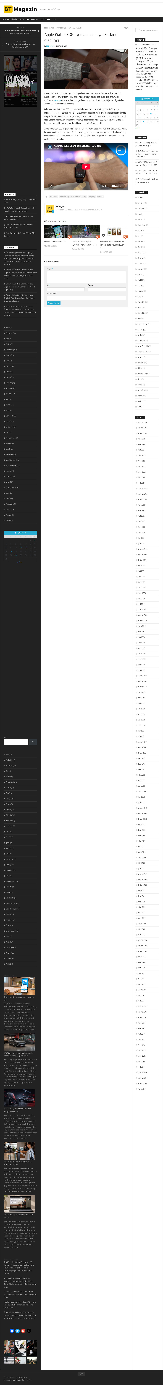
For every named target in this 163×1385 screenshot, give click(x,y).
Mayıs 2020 (141, 824)
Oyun (21, 19)
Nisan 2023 (141, 632)
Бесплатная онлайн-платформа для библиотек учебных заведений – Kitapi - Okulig (20, 276)
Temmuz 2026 (142, 428)
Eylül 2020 (141, 802)
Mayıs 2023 (141, 626)
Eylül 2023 (141, 604)
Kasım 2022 (142, 659)
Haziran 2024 (142, 560)
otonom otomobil (147, 71)
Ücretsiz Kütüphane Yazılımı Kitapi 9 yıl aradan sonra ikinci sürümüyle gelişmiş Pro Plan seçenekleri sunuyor (19, 256)
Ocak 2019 (141, 913)
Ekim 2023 (141, 599)
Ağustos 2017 (142, 1006)
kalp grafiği (91, 197)
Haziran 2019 (142, 885)
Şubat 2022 (141, 709)
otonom (138, 71)
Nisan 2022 (141, 698)
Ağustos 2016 (142, 1072)
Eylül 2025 (141, 483)
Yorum (50, 269)
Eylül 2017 (141, 1001)
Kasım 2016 (142, 1056)
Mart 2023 (141, 637)
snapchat (138, 77)
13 (21, 548)
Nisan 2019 (141, 896)
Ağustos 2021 (142, 742)
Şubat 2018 (141, 973)
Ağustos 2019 (142, 874)
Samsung (147, 74)
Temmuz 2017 (142, 1012)
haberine (57, 100)
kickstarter (150, 65)
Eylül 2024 (141, 543)
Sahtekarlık (10, 454)
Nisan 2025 (141, 510)
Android (34, 19)
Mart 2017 (141, 1034)
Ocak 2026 (141, 461)
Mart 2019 (141, 902)
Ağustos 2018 (142, 940)
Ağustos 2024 (142, 549)
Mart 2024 (141, 571)
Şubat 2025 (141, 521)
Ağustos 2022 (142, 676)
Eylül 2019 (141, 869)
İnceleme (9, 388)
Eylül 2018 (141, 935)
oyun (156, 71)
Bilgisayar (9, 333)
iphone (138, 64)
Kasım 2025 (142, 472)
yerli (152, 83)
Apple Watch (53, 197)
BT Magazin (50, 46)
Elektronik (45, 19)
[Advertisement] (20, 150)
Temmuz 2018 (142, 946)
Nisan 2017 (141, 1028)
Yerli (55, 19)
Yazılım (5, 19)
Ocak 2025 (141, 527)
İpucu (8, 399)
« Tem (19, 562)
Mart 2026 (141, 450)
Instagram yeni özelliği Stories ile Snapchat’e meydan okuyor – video (112, 245)
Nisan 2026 (141, 444)
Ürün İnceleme (11, 487)
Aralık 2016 (141, 1050)
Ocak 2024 (141, 582)
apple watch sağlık (76, 197)
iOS (27, 19)
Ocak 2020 (141, 847)
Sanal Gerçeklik (11, 460)
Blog (7, 339)
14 (26, 548)
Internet (8, 394)
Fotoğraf (9, 366)
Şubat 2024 (141, 577)
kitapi (156, 64)
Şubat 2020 (141, 841)
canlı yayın (154, 48)
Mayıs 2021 (141, 758)
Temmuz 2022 (142, 681)
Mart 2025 (141, 516)
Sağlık (78, 28)
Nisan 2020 (141, 830)
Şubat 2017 (141, 1039)
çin (141, 89)
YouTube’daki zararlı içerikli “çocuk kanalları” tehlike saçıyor (20, 81)
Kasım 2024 (142, 532)
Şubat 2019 (141, 907)
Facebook (144, 54)
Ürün (7, 482)
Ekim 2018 (141, 929)
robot (142, 74)
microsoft (145, 68)
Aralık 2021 (141, 720)
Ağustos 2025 (142, 488)
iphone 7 (144, 65)
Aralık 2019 (141, 852)
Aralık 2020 (141, 786)
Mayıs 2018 (141, 957)
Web (7, 498)
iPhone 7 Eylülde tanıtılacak (54, 242)
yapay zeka (146, 83)
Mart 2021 (141, 769)
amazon (152, 45)
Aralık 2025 (141, 466)
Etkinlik (8, 355)
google (139, 58)
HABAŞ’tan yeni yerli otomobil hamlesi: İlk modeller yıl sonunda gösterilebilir (146, 154)
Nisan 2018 (141, 962)
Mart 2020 (141, 835)
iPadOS (8, 837)
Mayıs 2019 (141, 891)
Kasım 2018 (142, 924)
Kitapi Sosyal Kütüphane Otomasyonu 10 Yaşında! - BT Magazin (19, 261)
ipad (151, 62)
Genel (8, 372)
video (156, 80)
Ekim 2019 (141, 863)
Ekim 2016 (141, 1061)
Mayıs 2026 (141, 439)
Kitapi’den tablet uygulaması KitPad (18, 306)
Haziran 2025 (142, 499)
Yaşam (8, 509)
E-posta (91, 285)
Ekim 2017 (141, 995)
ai (140, 45)
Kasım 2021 (142, 725)
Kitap (7, 410)
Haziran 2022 (142, 687)
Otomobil (9, 427)
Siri (152, 74)
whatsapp (138, 83)
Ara (5, 738)
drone (137, 52)
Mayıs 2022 (141, 692)
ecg (85, 197)
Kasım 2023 (142, 593)
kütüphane (138, 68)
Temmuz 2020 (142, 813)
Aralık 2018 (141, 918)
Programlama (10, 438)
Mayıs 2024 (141, 566)
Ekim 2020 (141, 797)
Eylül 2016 (141, 1067)
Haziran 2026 (142, 433)
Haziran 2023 (142, 621)
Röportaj (9, 443)
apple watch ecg (64, 197)
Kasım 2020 (142, 791)
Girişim (14, 19)
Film (7, 361)
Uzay (7, 493)
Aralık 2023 (141, 588)
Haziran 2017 (142, 1017)
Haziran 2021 (142, 753)
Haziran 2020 (142, 819)
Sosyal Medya (11, 465)
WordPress (17, 1380)
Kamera (8, 405)
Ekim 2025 (141, 477)
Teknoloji (9, 476)
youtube (145, 86)
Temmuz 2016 (142, 1078)
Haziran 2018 (142, 951)
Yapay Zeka (10, 504)
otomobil (154, 67)
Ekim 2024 (141, 538)
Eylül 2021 (141, 736)
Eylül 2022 (141, 670)
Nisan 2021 (141, 764)
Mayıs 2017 (141, 1023)
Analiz (8, 328)
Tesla (145, 79)
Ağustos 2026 (142, 422)
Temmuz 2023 (142, 615)
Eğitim (8, 344)
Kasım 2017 (142, 990)
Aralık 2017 (141, 984)
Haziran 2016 (142, 1083)
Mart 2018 (141, 968)
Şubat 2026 (141, 455)
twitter (151, 80)
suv (143, 77)
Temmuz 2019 (142, 880)
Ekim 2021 (141, 731)
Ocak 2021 (141, 780)
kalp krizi (100, 197)
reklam (137, 74)
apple (147, 48)
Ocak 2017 (141, 1045)
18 (11, 551)
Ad (48, 285)
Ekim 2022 (141, 665)
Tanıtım (8, 471)
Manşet (63, 28)
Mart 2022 (141, 703)
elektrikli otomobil (146, 51)
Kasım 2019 (142, 858)
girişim (154, 55)
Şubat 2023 (141, 643)
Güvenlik (9, 383)
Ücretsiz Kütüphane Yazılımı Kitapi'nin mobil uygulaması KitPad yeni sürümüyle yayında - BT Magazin (20, 312)
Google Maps (148, 58)
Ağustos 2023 (142, 610)
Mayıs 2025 (141, 505)
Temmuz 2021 (142, 747)
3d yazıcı (137, 45)
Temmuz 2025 (142, 494)
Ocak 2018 (141, 979)
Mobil (71, 28)
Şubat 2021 (141, 775)
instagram (140, 61)
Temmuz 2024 (142, 554)
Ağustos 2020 (142, 808)
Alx (30, 1380)
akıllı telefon (146, 45)
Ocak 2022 (141, 714)
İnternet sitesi (52, 294)
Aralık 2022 (141, 654)
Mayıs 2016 (141, 1089)
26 (16, 555)
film (150, 55)
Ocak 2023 (141, 648)
